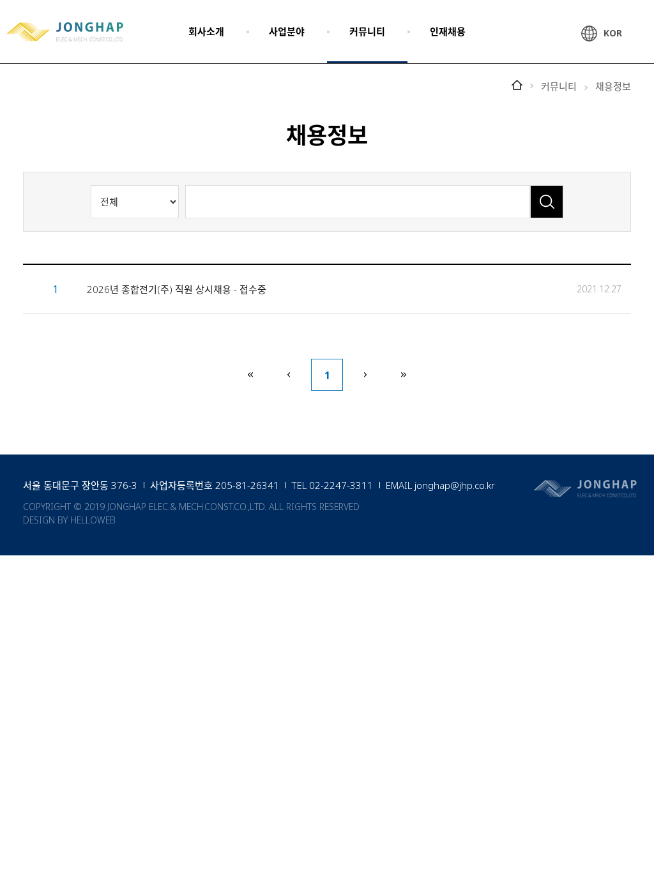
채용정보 (613, 86)
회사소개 (206, 31)
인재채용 (448, 31)
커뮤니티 (367, 31)
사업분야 (287, 31)
